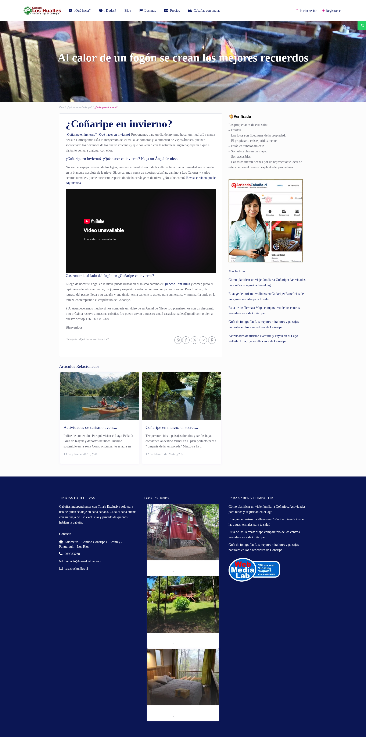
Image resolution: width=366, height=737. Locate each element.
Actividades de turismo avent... (90, 427)
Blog (128, 10)
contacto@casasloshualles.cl (83, 561)
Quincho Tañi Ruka (177, 284)
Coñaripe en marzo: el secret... (172, 427)
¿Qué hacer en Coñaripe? (79, 107)
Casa (61, 107)
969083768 (72, 554)
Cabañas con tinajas (207, 10)
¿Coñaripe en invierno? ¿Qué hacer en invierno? (98, 134)
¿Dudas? (110, 10)
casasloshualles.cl (76, 568)
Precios (175, 10)
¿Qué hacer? (82, 10)
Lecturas (150, 10)
